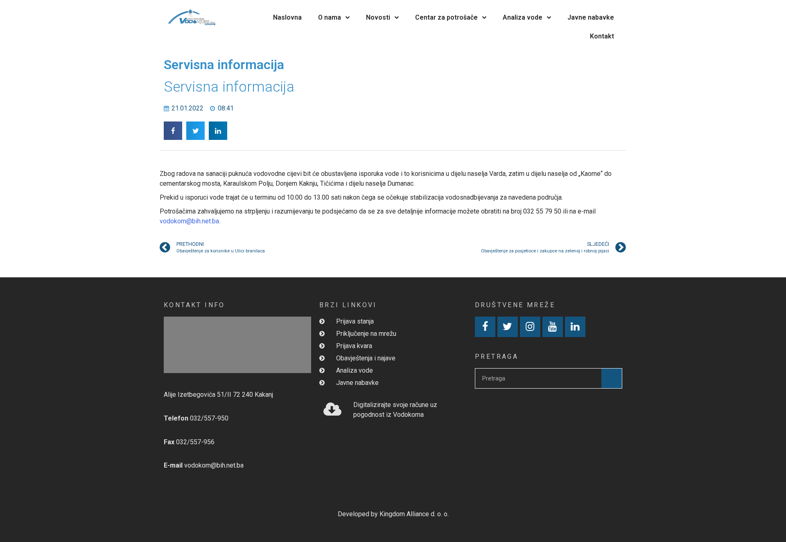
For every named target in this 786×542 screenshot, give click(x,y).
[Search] (611, 378)
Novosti (378, 17)
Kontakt (602, 36)
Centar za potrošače (446, 17)
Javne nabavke (590, 17)
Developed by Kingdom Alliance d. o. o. (393, 514)
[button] (173, 130)
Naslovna (287, 17)
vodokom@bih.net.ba (189, 221)
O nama (329, 17)
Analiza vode (522, 17)
